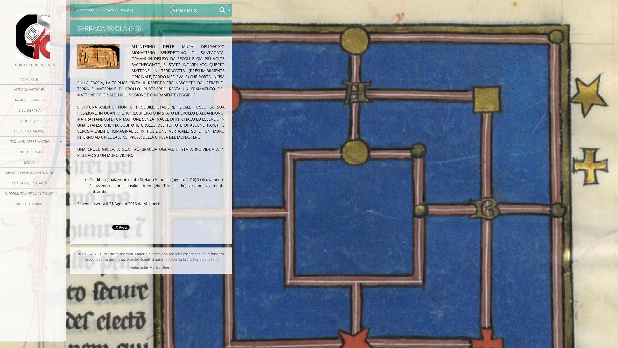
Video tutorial (29, 204)
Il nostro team (29, 152)
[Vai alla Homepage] (33, 31)
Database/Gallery (30, 100)
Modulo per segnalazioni (29, 172)
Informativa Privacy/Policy (29, 193)
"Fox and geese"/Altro (29, 141)
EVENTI (29, 162)
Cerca (222, 10)
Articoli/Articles (29, 89)
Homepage (29, 79)
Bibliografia (29, 110)
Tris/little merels (30, 131)
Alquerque (30, 120)
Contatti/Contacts (29, 183)
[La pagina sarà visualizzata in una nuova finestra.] (98, 56)
